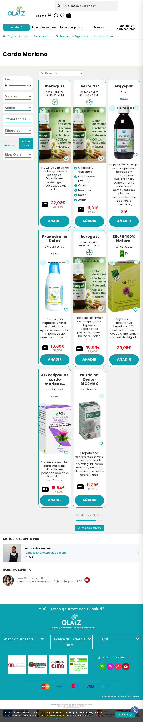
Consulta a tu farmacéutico (126, 27)
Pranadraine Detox (54, 239)
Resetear (9, 145)
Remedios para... (71, 27)
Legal (103, 639)
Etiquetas (13, 130)
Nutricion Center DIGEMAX (89, 379)
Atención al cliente (19, 639)
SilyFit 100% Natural (124, 239)
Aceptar (123, 714)
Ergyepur (124, 86)
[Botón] (68, 16)
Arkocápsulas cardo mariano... (55, 379)
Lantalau (135, 696)
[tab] (18, 97)
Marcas (99, 27)
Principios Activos (44, 27)
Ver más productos (89, 528)
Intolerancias (15, 119)
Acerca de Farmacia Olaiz (69, 642)
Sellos (10, 108)
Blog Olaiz (13, 154)
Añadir (55, 221)
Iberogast (55, 86)
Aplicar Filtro (26, 143)
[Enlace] (16, 11)
